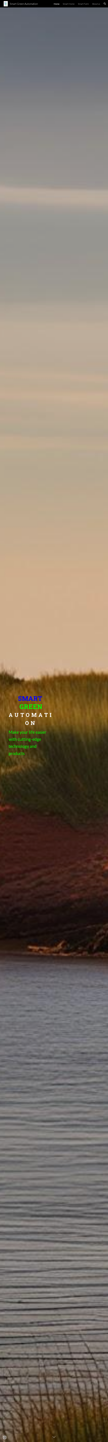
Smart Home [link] (69, 4)
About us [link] (96, 4)
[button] (105, 4)
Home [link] (56, 4)
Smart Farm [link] (83, 4)
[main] (30, 709)
